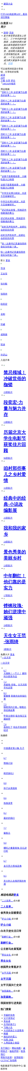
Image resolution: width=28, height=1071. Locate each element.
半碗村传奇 (9, 1015)
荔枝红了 (8, 727)
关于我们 (5, 1048)
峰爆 (6, 1033)
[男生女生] (6, 955)
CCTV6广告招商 (9, 1060)
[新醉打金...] (7, 937)
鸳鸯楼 (7, 696)
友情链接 (18, 1057)
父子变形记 (9, 1018)
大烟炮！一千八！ (13, 673)
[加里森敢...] (7, 991)
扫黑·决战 (8, 1039)
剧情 (6, 32)
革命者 (7, 1021)
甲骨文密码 (9, 716)
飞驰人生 (8, 1027)
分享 (8, 80)
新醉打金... (7, 942)
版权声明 (14, 1051)
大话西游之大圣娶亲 (14, 1030)
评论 (13, 80)
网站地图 (16, 1048)
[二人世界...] (7, 900)
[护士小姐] (6, 918)
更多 (8, 260)
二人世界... (7, 906)
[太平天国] (6, 973)
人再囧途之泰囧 (11, 1042)
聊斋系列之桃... (11, 707)
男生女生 (6, 960)
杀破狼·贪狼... (10, 684)
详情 (10, 63)
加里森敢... (7, 996)
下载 (3, 80)
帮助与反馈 (6, 1057)
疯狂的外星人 (10, 1036)
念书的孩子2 (10, 1024)
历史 (11, 32)
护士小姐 (6, 924)
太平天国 (6, 978)
